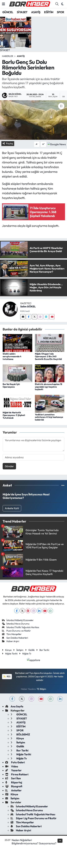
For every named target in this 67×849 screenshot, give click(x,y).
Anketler (16, 790)
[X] (22, 610)
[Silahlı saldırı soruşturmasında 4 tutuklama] (17, 342)
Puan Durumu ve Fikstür (18, 630)
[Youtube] (51, 316)
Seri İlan (16, 778)
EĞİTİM (48, 12)
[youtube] (41, 699)
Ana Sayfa (17, 706)
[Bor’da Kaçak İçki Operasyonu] (17, 373)
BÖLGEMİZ (23, 734)
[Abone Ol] (57, 143)
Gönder (9, 466)
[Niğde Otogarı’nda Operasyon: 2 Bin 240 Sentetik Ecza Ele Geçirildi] (50, 342)
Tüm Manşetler (14, 634)
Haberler (7, 56)
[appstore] (33, 660)
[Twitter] (34, 316)
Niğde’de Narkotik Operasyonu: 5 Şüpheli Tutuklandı (14, 415)
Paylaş (9, 143)
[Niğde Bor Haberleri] (29, 4)
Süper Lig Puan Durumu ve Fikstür (36, 818)
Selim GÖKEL (28, 306)
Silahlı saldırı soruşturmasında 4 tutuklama (12, 356)
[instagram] (31, 699)
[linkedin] (60, 699)
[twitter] (21, 699)
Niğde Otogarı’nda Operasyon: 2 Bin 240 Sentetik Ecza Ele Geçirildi (48, 356)
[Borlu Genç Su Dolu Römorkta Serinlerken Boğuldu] (33, 120)
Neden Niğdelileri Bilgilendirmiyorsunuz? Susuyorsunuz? (34, 841)
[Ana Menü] (3, 4)
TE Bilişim (41, 688)
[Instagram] (40, 316)
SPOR (60, 12)
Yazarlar (16, 770)
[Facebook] (28, 316)
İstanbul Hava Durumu (17, 623)
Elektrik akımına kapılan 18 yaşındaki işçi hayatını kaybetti (48, 387)
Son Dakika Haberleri (17, 637)
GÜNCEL (7, 12)
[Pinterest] (28, 610)
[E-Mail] (22, 316)
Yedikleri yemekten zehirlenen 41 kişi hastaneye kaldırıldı (49, 417)
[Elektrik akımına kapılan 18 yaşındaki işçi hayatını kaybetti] (50, 373)
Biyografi (16, 786)
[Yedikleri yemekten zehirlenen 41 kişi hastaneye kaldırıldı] (50, 403)
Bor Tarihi (44, 649)
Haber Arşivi (12, 641)
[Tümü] (62, 485)
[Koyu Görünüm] (62, 4)
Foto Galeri (18, 762)
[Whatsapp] (50, 610)
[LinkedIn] (39, 610)
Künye (8, 649)
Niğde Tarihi (11, 653)
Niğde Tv (26, 653)
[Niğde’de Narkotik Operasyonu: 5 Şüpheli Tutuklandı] (17, 402)
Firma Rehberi (19, 774)
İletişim (19, 649)
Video (14, 766)
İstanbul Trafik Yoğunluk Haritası (22, 627)
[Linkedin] (46, 316)
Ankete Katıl (12, 508)
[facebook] (12, 699)
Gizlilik (31, 649)
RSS (8, 676)
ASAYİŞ (35, 12)
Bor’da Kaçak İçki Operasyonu (11, 385)
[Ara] (57, 4)
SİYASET (22, 12)
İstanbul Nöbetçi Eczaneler (20, 620)
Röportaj (16, 782)
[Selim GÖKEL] (10, 308)
